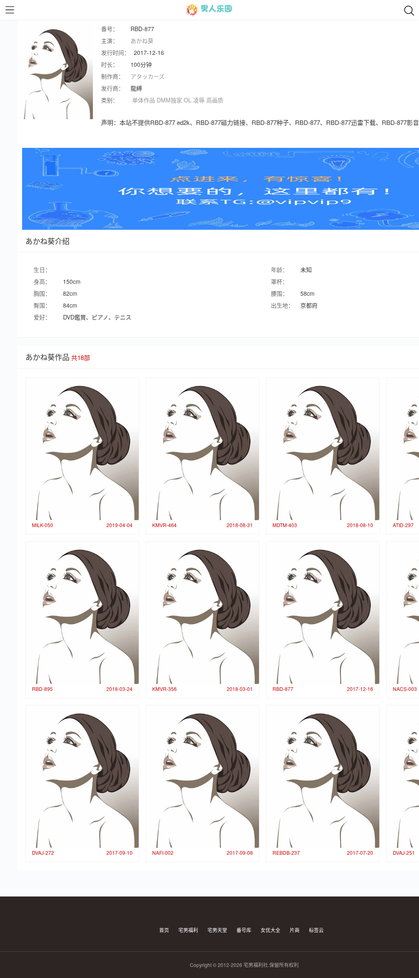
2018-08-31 (240, 524)
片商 (295, 929)
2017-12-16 (360, 688)
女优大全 (270, 929)
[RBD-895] (82, 612)
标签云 (316, 929)
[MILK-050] (82, 449)
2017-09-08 (240, 852)
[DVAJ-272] (82, 776)
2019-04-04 (119, 524)
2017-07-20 (360, 852)
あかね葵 (142, 40)
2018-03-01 (240, 688)
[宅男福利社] (209, 9)
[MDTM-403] (322, 449)
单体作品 (143, 100)
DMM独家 (169, 100)
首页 (164, 929)
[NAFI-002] (202, 776)
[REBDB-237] (322, 776)
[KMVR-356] (202, 612)
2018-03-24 (119, 688)
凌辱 (199, 100)
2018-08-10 (360, 524)
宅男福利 (188, 929)
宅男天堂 (217, 929)
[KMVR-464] (202, 449)
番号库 (244, 929)
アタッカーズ (147, 76)
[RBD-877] (322, 612)
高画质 (214, 100)
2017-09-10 (119, 852)
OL (187, 100)
